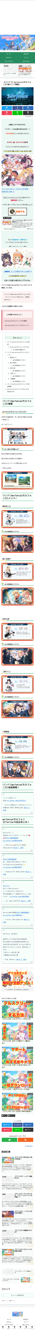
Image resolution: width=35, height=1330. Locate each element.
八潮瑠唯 (12, 378)
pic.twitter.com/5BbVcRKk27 (12, 867)
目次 (14, 338)
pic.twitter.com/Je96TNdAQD (19, 896)
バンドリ (12, 1115)
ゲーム (5, 1115)
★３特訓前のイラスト (19, 360)
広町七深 (12, 368)
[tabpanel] (10, 70)
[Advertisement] (17, 16)
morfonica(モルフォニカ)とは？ (19, 347)
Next (34, 71)
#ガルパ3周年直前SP (11, 838)
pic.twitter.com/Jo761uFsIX (16, 800)
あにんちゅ (26, 1324)
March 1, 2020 (18, 847)
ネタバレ (9, 1322)
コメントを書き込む (17, 1295)
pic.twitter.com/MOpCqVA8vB (12, 840)
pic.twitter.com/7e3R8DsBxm (12, 915)
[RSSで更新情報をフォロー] (25, 1140)
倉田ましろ (13, 357)
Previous (1, 71)
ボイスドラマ (9, 1324)
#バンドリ (6, 886)
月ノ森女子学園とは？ (19, 349)
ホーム (9, 1319)
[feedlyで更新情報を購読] (9, 1140)
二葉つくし (13, 373)
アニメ (26, 1322)
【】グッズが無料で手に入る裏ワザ (17, 271)
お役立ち (25, 1319)
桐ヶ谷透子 (13, 362)
